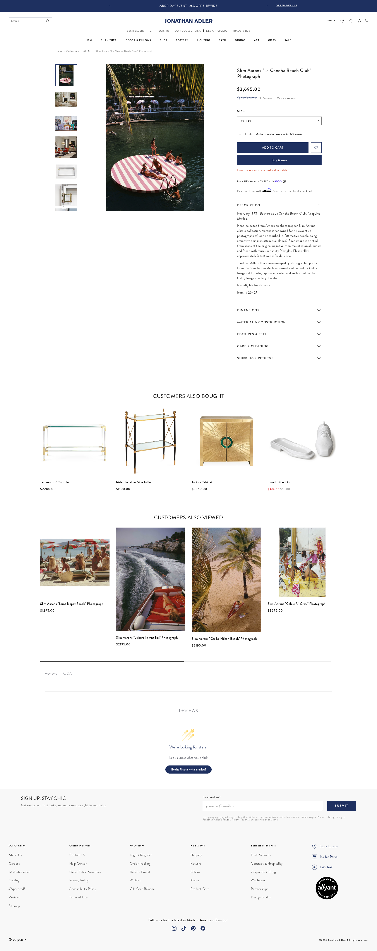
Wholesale (258, 880)
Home (58, 51)
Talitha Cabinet (202, 482)
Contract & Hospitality (267, 863)
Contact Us (77, 855)
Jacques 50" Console (54, 482)
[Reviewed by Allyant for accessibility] (327, 888)
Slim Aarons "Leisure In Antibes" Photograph (147, 637)
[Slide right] (64, 207)
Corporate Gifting (263, 872)
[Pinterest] (193, 928)
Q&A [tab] (67, 673)
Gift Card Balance (142, 889)
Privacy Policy (230, 819)
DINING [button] (240, 40)
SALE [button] (287, 40)
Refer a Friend (140, 872)
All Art (87, 51)
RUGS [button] (163, 40)
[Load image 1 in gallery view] (66, 75)
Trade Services (261, 855)
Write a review (286, 98)
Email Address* (211, 797)
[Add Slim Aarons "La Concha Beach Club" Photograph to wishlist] (316, 147)
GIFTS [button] (272, 40)
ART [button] (256, 40)
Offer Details (286, 5)
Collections (72, 51)
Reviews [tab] (51, 673)
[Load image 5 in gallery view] (66, 171)
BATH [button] (222, 40)
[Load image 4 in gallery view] (66, 147)
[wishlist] (351, 21)
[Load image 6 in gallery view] (66, 195)
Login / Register (141, 855)
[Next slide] (267, 6)
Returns (196, 863)
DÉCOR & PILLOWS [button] (138, 40)
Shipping (196, 855)
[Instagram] (174, 928)
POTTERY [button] (182, 40)
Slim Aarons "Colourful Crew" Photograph (297, 603)
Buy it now (279, 160)
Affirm (195, 872)
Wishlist (135, 880)
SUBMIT (341, 806)
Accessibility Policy (82, 889)
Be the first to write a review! (188, 769)
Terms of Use (78, 897)
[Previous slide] (110, 6)
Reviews (14, 897)
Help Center (78, 863)
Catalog (14, 880)
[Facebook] (203, 928)
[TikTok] (183, 928)
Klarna (194, 880)
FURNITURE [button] (109, 40)
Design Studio (260, 897)
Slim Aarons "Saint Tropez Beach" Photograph (71, 603)
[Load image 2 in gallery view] (66, 99)
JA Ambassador (19, 872)
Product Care (199, 889)
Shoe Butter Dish (280, 482)
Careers (14, 863)
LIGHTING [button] (203, 40)
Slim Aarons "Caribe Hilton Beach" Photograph (224, 638)
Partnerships (259, 889)
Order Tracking (140, 863)
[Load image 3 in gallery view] (66, 123)
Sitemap (14, 906)
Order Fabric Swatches (85, 872)
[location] (342, 21)
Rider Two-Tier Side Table (133, 482)
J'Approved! (17, 889)
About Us (15, 855)
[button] (135, 31)
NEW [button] (89, 40)
